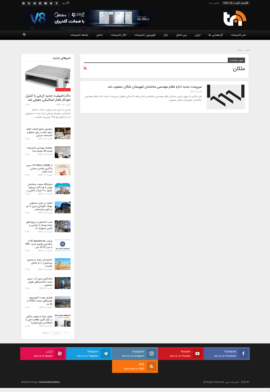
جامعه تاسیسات (79, 35)
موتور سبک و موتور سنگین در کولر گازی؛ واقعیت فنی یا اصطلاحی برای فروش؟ (39, 320)
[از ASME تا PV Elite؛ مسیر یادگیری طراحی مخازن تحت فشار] (63, 170)
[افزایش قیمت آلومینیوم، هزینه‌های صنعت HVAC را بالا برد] (63, 302)
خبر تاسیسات (238, 35)
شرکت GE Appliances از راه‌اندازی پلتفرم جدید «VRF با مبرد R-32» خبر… (38, 244)
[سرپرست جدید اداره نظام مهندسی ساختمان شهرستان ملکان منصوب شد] (225, 97)
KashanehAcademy (49, 382)
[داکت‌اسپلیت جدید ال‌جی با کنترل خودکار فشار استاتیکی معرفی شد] (48, 78)
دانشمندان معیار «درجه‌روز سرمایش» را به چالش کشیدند (39, 263)
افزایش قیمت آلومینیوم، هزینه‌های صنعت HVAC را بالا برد (39, 301)
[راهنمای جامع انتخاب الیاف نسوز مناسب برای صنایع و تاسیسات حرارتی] (63, 133)
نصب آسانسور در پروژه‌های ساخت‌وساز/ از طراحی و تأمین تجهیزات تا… (39, 225)
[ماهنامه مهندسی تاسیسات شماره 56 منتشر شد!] (63, 152)
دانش (99, 35)
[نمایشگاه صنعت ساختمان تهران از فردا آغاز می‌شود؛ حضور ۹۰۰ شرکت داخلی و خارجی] (63, 189)
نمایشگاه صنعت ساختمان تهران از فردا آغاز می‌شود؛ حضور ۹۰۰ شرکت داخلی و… (39, 187)
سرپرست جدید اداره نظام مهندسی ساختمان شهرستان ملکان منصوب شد (155, 86)
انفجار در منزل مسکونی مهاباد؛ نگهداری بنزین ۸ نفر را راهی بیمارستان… (39, 206)
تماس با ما (214, 3)
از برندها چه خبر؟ (63, 89)
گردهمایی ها (215, 35)
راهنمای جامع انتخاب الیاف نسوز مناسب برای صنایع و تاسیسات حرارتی (39, 132)
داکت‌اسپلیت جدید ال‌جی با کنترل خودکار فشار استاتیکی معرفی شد (48, 97)
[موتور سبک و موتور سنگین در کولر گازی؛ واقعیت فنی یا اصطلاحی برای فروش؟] (63, 321)
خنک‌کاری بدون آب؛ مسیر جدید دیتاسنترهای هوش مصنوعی (39, 282)
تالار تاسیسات (118, 35)
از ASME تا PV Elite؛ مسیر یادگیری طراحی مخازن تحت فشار (39, 168)
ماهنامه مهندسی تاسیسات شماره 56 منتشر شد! (39, 149)
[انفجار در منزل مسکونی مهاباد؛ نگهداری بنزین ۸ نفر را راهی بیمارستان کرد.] (63, 207)
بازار (166, 35)
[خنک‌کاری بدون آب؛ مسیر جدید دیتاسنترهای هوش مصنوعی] (63, 283)
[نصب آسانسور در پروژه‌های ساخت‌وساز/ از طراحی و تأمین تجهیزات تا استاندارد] (63, 226)
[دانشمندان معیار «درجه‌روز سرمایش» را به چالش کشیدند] (63, 264)
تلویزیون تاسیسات (144, 35)
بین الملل (181, 35)
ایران (197, 35)
